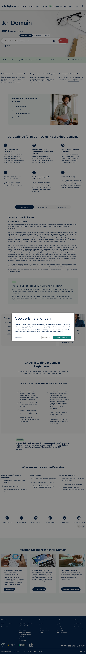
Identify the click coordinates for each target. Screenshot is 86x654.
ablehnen (20, 331)
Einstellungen (46, 337)
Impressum (18, 337)
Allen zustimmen (62, 337)
